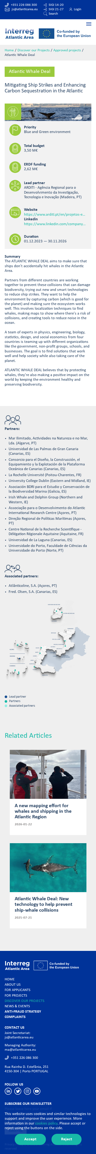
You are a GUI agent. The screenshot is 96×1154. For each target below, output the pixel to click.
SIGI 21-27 (56, 9)
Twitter (17, 1091)
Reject (66, 1139)
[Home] (48, 33)
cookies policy (46, 1123)
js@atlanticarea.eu (25, 9)
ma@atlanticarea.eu (20, 1050)
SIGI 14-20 (56, 5)
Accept (30, 1139)
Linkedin (8, 1091)
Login (77, 9)
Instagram (27, 1091)
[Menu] (48, 23)
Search (53, 14)
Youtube (37, 1091)
